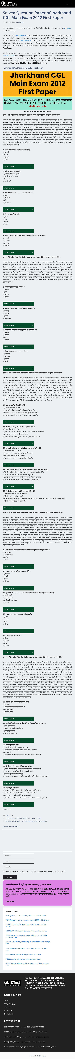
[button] (67, 4)
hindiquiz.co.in (20, 36)
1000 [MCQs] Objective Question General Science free (26, 931)
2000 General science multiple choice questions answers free (27, 964)
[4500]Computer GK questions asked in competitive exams (26, 925)
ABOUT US (8, 1011)
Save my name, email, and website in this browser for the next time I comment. (35, 871)
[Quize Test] (9, 4)
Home (6, 1001)
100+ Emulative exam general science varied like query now (27, 949)
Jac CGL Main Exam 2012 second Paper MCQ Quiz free (26, 821)
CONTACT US (9, 1007)
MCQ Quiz (67, 28)
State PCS (9, 815)
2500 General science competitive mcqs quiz (23, 959)
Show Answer (9, 166)
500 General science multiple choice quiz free (23, 954)
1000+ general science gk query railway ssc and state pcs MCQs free (26, 936)
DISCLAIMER (8, 1014)
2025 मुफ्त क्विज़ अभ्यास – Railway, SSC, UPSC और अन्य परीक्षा (26, 916)
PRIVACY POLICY (10, 1004)
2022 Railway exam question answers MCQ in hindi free (27, 920)
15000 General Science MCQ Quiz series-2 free (23, 818)
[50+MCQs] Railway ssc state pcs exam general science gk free (28, 943)
